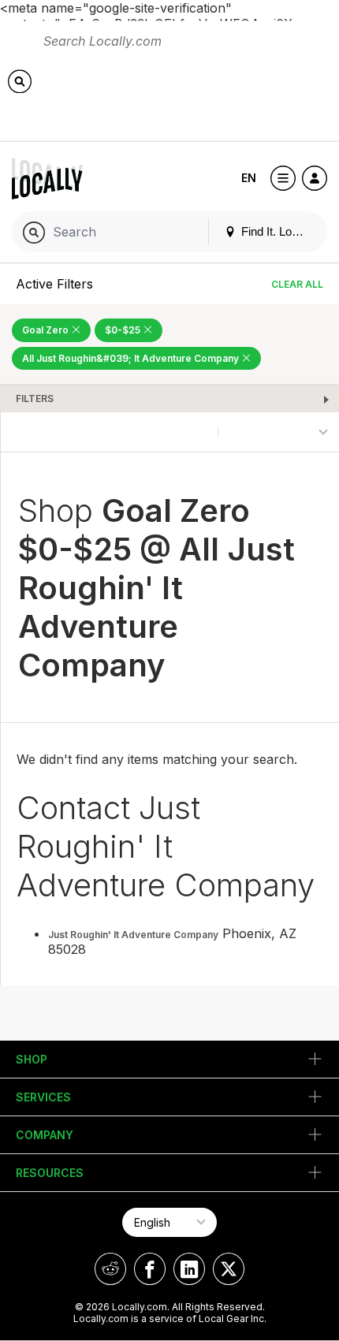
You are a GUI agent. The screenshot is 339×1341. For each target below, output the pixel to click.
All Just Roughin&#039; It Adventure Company (131, 358)
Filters (35, 398)
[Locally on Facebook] (150, 1269)
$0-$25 (124, 330)
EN (248, 177)
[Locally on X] (228, 1269)
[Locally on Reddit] (110, 1269)
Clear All (297, 284)
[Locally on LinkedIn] (189, 1269)
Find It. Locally (276, 231)
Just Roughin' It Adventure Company (133, 935)
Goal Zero (46, 330)
